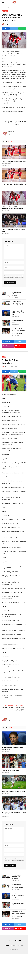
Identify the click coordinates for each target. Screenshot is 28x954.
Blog (8, 7)
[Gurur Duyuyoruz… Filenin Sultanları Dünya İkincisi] (14, 40)
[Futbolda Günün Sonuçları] (14, 383)
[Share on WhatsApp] (22, 28)
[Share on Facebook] (6, 28)
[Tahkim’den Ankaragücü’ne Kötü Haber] (14, 782)
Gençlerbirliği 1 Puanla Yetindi (10, 770)
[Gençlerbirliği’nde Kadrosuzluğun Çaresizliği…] (6, 294)
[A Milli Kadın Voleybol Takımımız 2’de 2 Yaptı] (14, 220)
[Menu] (3, 2)
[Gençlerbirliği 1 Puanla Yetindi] (6, 323)
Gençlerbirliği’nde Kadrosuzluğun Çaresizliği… (16, 294)
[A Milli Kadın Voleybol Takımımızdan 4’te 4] (14, 175)
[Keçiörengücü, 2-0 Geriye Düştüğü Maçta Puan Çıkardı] (14, 803)
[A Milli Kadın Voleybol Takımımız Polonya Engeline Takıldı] (14, 152)
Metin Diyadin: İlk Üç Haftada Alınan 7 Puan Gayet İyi (18, 313)
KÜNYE (15, 945)
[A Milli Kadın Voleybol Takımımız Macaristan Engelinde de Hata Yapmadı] (14, 198)
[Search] (25, 2)
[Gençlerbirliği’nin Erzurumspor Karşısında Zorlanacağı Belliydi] (6, 304)
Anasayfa (4, 7)
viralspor (7, 24)
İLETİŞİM (20, 945)
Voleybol (4, 11)
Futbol (4, 356)
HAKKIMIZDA (8, 945)
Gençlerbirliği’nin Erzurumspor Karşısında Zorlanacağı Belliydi (18, 303)
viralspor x (7, 366)
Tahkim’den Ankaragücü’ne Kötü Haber (13, 791)
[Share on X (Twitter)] (14, 28)
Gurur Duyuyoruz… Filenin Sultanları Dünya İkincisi (20, 709)
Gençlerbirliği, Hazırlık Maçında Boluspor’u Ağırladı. (20, 123)
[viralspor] (14, 2)
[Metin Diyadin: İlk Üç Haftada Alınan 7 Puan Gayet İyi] (6, 313)
